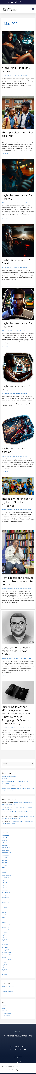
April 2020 (4, 972)
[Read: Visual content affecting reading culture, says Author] (18, 627)
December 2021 (6, 925)
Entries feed (5, 1010)
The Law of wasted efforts (9, 776)
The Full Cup (5, 778)
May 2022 (4, 912)
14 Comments (5, 140)
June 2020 (4, 967)
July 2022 (4, 907)
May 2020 (4, 970)
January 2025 (5, 850)
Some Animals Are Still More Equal (11, 786)
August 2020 (5, 962)
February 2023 (6, 892)
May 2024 (4, 862)
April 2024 (4, 865)
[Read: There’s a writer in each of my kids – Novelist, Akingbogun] (18, 486)
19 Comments (5, 267)
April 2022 (4, 915)
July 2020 (4, 965)
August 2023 (5, 877)
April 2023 (4, 887)
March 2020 (5, 974)
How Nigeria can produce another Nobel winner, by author (17, 581)
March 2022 (5, 917)
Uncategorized (6, 994)
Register (4, 1005)
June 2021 (4, 937)
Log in (3, 1008)
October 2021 (5, 927)
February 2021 (5, 947)
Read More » (5, 90)
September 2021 (6, 930)
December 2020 (6, 952)
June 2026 (4, 837)
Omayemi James (6, 807)
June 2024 (4, 860)
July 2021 (4, 935)
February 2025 (6, 847)
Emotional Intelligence (8, 986)
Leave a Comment (7, 509)
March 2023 (5, 890)
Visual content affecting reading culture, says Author (16, 651)
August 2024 (5, 855)
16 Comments (5, 331)
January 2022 (5, 922)
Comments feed (6, 1013)
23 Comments (6, 203)
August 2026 (5, 835)
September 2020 (6, 960)
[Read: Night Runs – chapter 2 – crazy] (18, 367)
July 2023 (4, 880)
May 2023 (4, 885)
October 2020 (5, 957)
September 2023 (6, 875)
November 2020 (6, 955)
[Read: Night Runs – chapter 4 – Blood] (18, 240)
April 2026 (4, 842)
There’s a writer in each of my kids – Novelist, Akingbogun (17, 502)
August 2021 (5, 932)
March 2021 (5, 945)
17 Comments (5, 75)
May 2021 (4, 940)
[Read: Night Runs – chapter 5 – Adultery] (18, 175)
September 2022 (6, 905)
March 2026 (5, 845)
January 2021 (5, 950)
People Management (7, 991)
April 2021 (4, 942)
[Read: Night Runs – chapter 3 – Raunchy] (18, 304)
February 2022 (6, 920)
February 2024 (6, 870)
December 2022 (6, 897)
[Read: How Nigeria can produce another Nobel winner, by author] (18, 552)
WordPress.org (6, 1015)
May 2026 (4, 840)
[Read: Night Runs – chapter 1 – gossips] (18, 429)
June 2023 (4, 882)
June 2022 (4, 910)
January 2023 (5, 895)
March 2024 (5, 867)
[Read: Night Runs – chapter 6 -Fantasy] (18, 48)
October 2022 (5, 902)
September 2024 (6, 852)
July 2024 (4, 857)
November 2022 (6, 900)
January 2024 (5, 872)
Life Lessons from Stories (17, 75)
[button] (33, 9)
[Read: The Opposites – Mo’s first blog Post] (18, 112)
